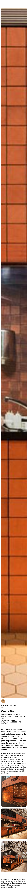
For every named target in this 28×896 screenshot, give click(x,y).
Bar (2, 708)
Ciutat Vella (4, 706)
